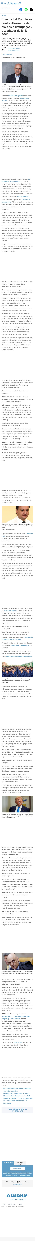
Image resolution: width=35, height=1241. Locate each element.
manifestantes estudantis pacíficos (19, 656)
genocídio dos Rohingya (20, 645)
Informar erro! (17, 1168)
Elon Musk (18, 1042)
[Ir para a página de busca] (5, 3)
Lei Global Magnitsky (16, 96)
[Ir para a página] (14, 3)
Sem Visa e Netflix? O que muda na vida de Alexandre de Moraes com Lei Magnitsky (17, 1101)
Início (2, 8)
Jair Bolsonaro (22, 196)
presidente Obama (10, 611)
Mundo (6, 8)
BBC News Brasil (14, 48)
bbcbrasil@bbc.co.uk (13, 50)
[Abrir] (2, 3)
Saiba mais (16, 1184)
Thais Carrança (7, 54)
